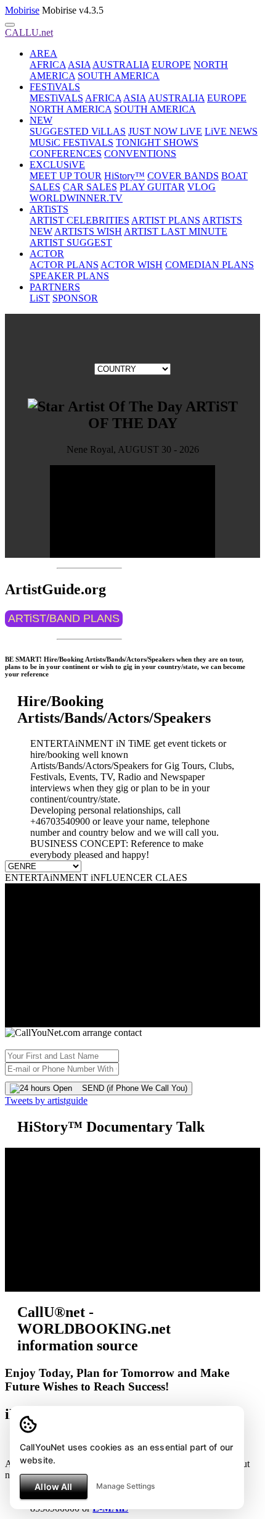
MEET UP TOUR (66, 175)
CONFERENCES (66, 153)
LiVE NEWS (231, 131)
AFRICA (48, 64)
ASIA (79, 64)
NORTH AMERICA (71, 109)
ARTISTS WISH (88, 231)
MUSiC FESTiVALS (71, 142)
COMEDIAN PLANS (209, 264)
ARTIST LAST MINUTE (175, 231)
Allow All (53, 1486)
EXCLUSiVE (57, 164)
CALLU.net (29, 32)
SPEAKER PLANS (69, 276)
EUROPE (171, 64)
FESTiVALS (55, 87)
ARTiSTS (49, 209)
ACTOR (47, 253)
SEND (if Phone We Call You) (129, 1088)
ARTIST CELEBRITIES (79, 220)
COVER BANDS (183, 175)
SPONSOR (75, 298)
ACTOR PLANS (64, 264)
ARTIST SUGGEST (71, 242)
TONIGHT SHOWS (157, 142)
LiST (40, 298)
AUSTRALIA (120, 64)
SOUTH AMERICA (119, 75)
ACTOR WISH (131, 264)
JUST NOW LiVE (165, 131)
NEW (41, 120)
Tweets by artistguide (46, 1100)
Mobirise (22, 10)
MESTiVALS (56, 98)
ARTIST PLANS (165, 220)
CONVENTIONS (140, 153)
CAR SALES (90, 187)
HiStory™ (124, 175)
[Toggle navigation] (10, 25)
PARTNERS (55, 287)
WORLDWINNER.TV (76, 198)
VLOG (201, 187)
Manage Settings (125, 1486)
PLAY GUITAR (152, 187)
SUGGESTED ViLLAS (78, 131)
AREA (43, 53)
